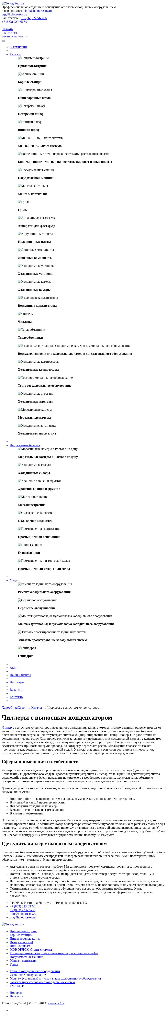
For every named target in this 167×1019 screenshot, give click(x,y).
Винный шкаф (20, 946)
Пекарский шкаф (21, 942)
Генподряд (17, 985)
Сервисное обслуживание (28, 974)
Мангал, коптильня (23, 960)
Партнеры (17, 682)
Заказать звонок (15, 36)
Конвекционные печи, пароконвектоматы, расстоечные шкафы (54, 953)
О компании (18, 47)
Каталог (15, 54)
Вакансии (16, 689)
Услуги (15, 580)
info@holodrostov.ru (38, 10)
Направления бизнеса (25, 445)
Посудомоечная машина (26, 957)
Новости (16, 992)
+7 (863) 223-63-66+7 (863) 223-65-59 (24, 19)
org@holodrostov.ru (14, 14)
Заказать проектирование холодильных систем (42, 982)
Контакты (16, 697)
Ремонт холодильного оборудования (35, 971)
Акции (14, 667)
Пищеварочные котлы (25, 938)
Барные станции (21, 935)
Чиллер (7, 727)
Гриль (14, 964)
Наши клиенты (20, 675)
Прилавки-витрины (23, 931)
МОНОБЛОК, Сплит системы (31, 949)
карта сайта (56, 1003)
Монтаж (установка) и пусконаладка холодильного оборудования (55, 978)
